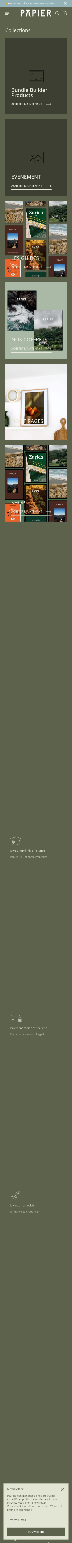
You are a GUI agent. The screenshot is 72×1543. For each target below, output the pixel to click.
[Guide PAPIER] (36, 13)
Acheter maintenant (26, 104)
